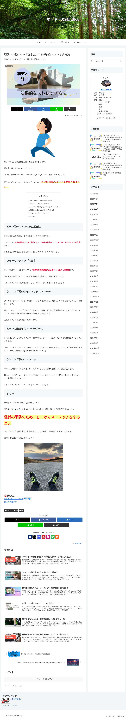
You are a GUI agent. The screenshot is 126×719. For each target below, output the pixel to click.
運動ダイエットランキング (13, 499)
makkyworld (106, 89)
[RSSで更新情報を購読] (57, 537)
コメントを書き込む (43, 679)
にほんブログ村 (10, 502)
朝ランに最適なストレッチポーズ (42, 210)
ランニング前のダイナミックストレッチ (44, 207)
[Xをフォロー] (34, 537)
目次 (40, 196)
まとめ (32, 216)
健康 (16, 510)
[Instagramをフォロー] (39, 537)
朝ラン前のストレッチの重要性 (41, 200)
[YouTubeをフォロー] (43, 537)
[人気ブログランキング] (5, 702)
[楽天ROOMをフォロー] (48, 537)
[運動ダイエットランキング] (9, 495)
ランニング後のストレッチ (39, 213)
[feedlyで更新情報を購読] (53, 537)
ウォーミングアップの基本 (39, 204)
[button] (70, 109)
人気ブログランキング (9, 705)
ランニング (9, 510)
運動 (22, 510)
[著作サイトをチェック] (30, 537)
